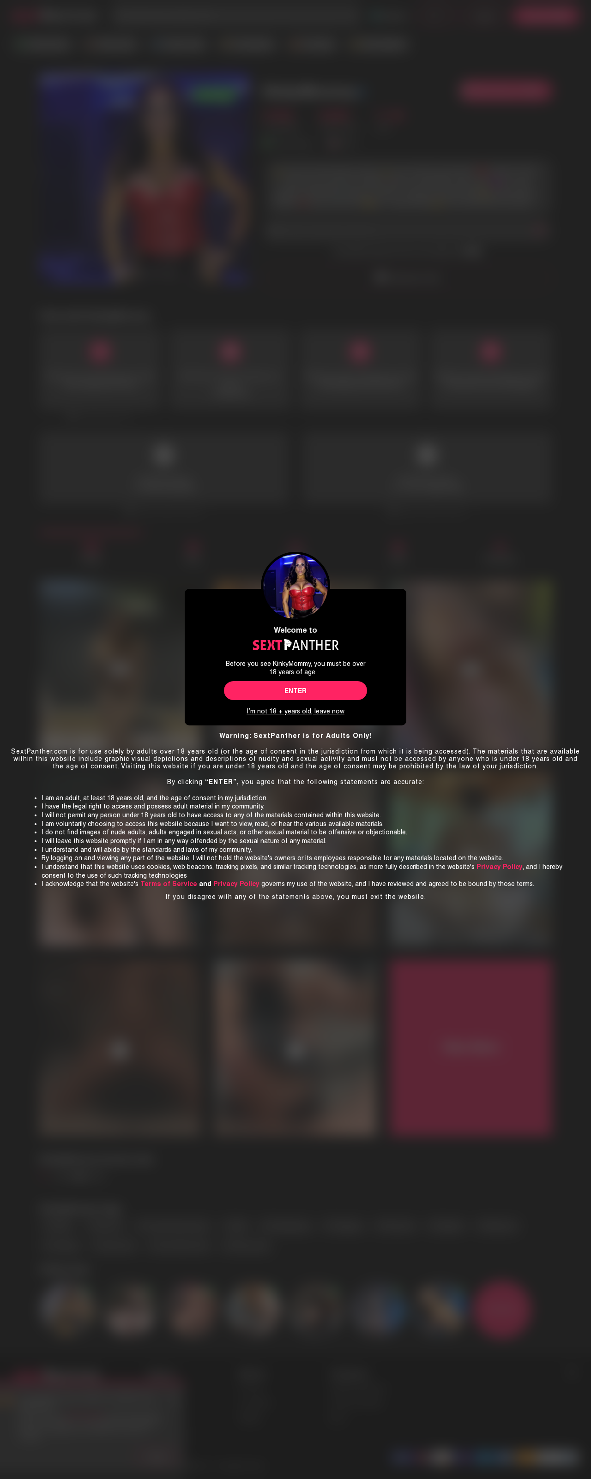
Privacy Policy (236, 883)
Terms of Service (168, 883)
